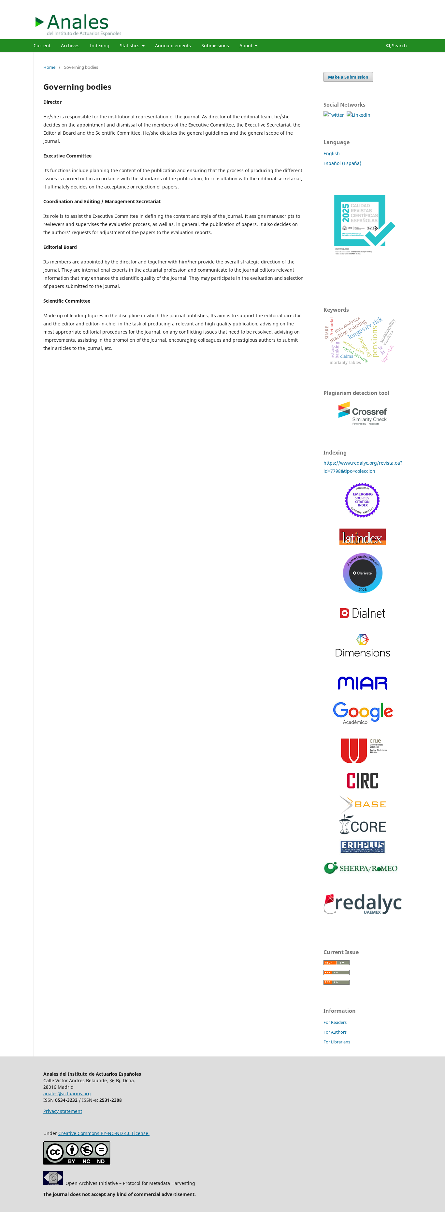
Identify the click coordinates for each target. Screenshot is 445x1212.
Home (49, 67)
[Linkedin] (358, 115)
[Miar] (362, 689)
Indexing (99, 45)
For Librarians (336, 1042)
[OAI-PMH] (53, 1183)
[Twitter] (335, 115)
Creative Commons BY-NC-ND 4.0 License (104, 1133)
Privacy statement (62, 1111)
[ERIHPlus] (362, 853)
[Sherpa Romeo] (362, 872)
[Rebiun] (362, 764)
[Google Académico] (362, 726)
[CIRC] (362, 787)
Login (405, 5)
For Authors (335, 1032)
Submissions (215, 45)
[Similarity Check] (362, 425)
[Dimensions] (362, 655)
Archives (70, 45)
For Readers (335, 1022)
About (246, 45)
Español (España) (342, 163)
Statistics (130, 45)
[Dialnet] (362, 624)
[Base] (362, 805)
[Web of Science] (362, 519)
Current (42, 45)
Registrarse (382, 5)
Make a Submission (348, 77)
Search (399, 45)
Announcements (173, 45)
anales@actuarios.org (67, 1093)
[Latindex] (362, 543)
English (331, 153)
